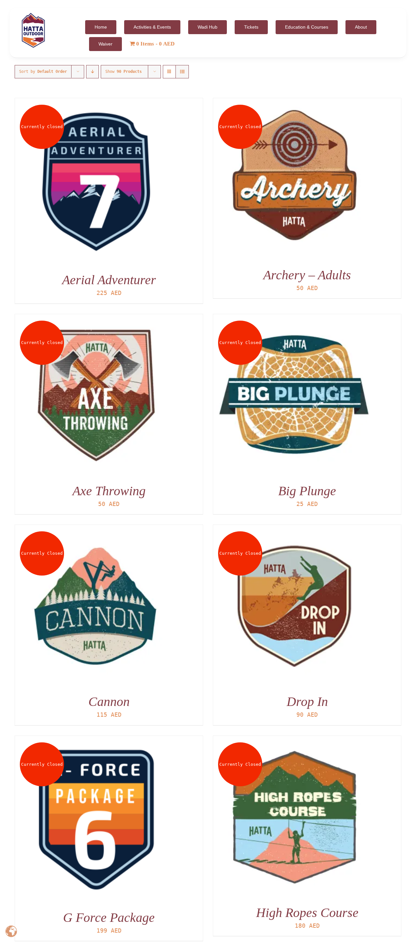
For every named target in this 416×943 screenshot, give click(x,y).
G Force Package (109, 917)
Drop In (307, 701)
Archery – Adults (307, 275)
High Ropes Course (307, 912)
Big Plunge (307, 491)
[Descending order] (92, 71)
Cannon (109, 701)
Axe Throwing (109, 491)
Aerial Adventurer (109, 279)
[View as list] (182, 71)
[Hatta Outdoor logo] (33, 13)
